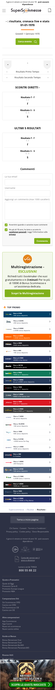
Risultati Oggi (7, 659)
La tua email (11, 176)
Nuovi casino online (10, 629)
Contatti (23, 528)
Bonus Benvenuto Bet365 (13, 645)
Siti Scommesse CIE (10, 607)
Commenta (42, 241)
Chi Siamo (13, 528)
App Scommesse (9, 621)
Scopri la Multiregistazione (27, 293)
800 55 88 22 (27, 570)
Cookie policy (25, 531)
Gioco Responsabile (40, 531)
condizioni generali (17, 232)
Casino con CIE (8, 610)
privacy (12, 234)
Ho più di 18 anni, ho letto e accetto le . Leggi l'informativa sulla (28, 232)
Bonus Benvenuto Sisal (12, 642)
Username (10, 188)
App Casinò (7, 624)
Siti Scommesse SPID (11, 602)
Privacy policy (12, 531)
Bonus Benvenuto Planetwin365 (15, 647)
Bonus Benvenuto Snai (11, 640)
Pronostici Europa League (13, 588)
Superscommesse (16, 509)
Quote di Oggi (8, 583)
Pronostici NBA (8, 591)
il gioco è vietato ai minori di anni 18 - (27, 3)
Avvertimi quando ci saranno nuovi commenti (28, 225)
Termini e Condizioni (37, 528)
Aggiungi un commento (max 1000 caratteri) (27, 199)
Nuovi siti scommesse (11, 626)
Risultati (30, 509)
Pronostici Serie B (9, 586)
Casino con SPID (9, 605)
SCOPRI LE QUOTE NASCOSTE (28, 684)
